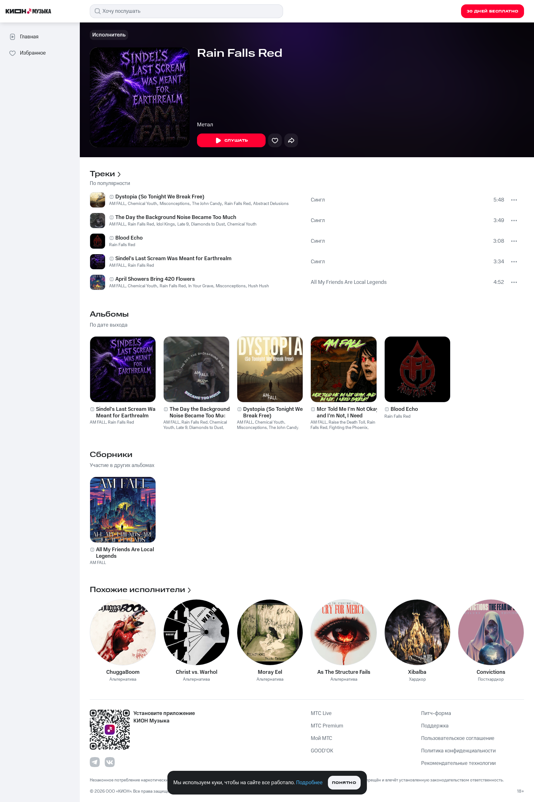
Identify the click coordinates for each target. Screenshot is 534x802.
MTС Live (321, 713)
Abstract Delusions (271, 204)
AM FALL (117, 204)
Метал (205, 125)
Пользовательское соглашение (457, 738)
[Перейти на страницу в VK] (110, 762)
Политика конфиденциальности (458, 751)
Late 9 (183, 224)
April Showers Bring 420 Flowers (155, 279)
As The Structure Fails (343, 672)
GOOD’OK (322, 751)
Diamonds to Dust (208, 224)
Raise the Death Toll (347, 422)
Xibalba (417, 672)
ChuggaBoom (123, 672)
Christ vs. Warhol (196, 672)
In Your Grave (200, 286)
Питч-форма (436, 713)
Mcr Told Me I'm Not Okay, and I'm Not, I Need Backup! (348, 412)
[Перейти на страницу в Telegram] (95, 762)
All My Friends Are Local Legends (349, 282)
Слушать (236, 140)
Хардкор (417, 679)
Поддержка (435, 726)
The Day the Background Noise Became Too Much (175, 217)
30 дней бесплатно (492, 11)
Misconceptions (175, 204)
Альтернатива (122, 679)
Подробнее (309, 782)
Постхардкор (491, 679)
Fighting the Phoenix (348, 428)
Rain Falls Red (237, 204)
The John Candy (207, 204)
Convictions (491, 672)
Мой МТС (321, 738)
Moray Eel (270, 672)
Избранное (33, 53)
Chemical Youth (142, 204)
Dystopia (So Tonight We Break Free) (159, 197)
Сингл (318, 200)
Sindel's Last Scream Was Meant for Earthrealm (173, 258)
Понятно (344, 782)
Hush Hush (258, 286)
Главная (29, 37)
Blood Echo (129, 238)
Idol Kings (165, 224)
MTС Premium (327, 726)
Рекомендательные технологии (458, 763)
